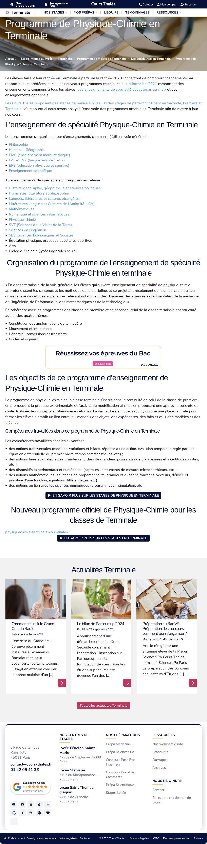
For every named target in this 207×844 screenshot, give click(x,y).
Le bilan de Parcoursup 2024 (100, 623)
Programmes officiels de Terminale (101, 59)
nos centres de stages (73, 737)
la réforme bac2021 (141, 83)
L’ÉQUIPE (111, 12)
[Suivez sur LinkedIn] (47, 804)
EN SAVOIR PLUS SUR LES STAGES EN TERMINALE (105, 538)
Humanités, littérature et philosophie (39, 193)
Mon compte (167, 4)
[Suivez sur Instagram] (30, 804)
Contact (147, 4)
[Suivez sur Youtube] (14, 804)
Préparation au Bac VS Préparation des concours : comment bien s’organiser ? (165, 628)
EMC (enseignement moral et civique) (39, 155)
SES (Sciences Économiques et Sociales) (42, 235)
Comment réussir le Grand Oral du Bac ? (33, 626)
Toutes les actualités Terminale (103, 705)
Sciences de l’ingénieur (27, 230)
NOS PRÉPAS (84, 12)
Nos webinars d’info (167, 744)
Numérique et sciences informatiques (39, 214)
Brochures (160, 752)
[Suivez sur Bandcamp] (47, 812)
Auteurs (198, 838)
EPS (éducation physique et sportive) (39, 165)
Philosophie (18, 144)
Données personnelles (176, 838)
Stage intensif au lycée (37, 59)
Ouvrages (159, 760)
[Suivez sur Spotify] (39, 812)
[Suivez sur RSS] (30, 812)
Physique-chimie (22, 219)
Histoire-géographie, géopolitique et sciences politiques (55, 188)
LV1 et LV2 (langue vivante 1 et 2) (37, 160)
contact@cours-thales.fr (31, 764)
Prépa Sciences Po (120, 752)
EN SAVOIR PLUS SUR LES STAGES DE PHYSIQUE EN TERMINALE (106, 495)
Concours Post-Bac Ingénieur (120, 762)
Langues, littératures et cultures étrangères (44, 198)
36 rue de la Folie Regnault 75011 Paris (25, 752)
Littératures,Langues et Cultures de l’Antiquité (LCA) (52, 203)
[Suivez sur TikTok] (39, 804)
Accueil (10, 59)
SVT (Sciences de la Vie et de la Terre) (40, 224)
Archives (159, 768)
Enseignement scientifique (30, 170)
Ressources (163, 735)
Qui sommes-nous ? (59, 4)
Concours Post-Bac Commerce (120, 774)
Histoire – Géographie (27, 149)
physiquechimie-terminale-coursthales (36, 532)
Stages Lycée (116, 792)
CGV (156, 838)
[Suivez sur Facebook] (22, 804)
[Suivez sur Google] (14, 812)
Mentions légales (139, 838)
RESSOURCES (167, 12)
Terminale (21, 12)
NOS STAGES (53, 12)
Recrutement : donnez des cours (172, 800)
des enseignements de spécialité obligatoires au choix (121, 89)
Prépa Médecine (118, 744)
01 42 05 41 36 (25, 769)
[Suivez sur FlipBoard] (22, 812)
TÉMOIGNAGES (137, 12)
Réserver (190, 4)
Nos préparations (25, 4)
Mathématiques (21, 209)
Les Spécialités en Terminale (151, 59)
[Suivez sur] (14, 821)
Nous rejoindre (167, 781)
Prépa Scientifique (120, 785)
